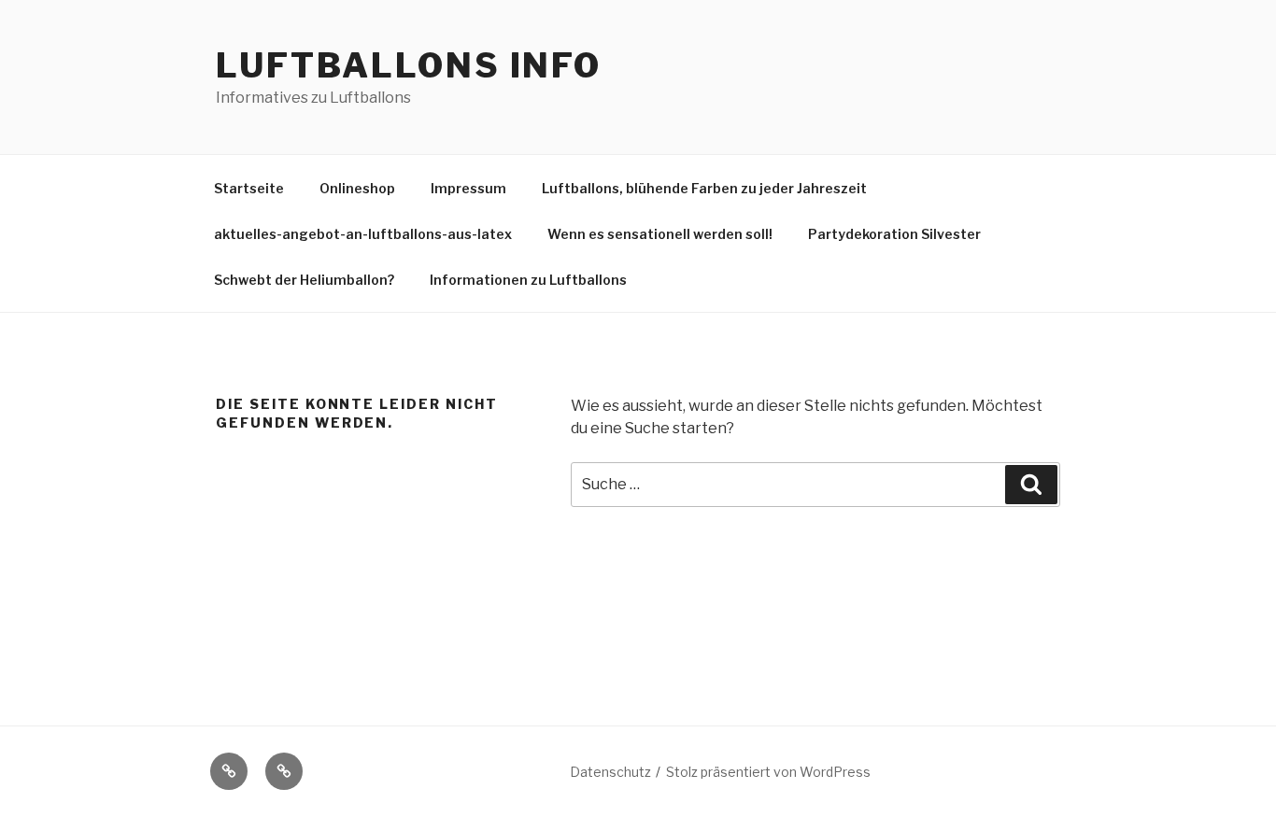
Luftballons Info (409, 65)
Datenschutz (610, 772)
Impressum (468, 188)
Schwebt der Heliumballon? (304, 280)
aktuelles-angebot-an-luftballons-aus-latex (363, 234)
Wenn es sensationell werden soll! (660, 234)
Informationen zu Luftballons (528, 280)
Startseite (249, 188)
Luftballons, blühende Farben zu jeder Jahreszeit (704, 188)
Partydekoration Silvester (894, 234)
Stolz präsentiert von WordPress (768, 772)
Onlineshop (357, 188)
